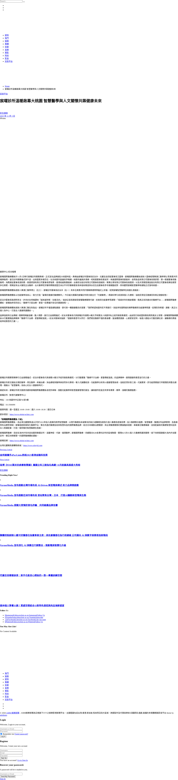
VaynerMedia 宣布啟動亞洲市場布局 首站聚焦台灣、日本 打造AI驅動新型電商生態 (43, 495)
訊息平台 (4, 94)
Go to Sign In (22, 760)
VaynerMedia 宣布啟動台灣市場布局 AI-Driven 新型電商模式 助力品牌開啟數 (39, 485)
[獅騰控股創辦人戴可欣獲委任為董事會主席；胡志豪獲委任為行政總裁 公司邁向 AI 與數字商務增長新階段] (89, 520)
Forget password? (21, 734)
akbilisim (3, 715)
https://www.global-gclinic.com (22, 414)
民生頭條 (4, 113)
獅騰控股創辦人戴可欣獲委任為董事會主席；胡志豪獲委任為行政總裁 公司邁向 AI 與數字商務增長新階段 (54, 535)
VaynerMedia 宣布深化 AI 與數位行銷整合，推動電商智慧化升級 (33, 545)
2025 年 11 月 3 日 (7, 116)
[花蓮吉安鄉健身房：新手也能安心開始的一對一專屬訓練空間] (89, 560)
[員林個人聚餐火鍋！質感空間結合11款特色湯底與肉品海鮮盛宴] (89, 590)
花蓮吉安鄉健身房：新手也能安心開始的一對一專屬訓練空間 (31, 575)
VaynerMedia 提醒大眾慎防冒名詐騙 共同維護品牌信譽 (29, 505)
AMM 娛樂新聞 (12, 713)
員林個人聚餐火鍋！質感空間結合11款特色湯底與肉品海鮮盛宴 (32, 605)
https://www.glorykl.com (32, 445)
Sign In (3, 779)
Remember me (8, 734)
